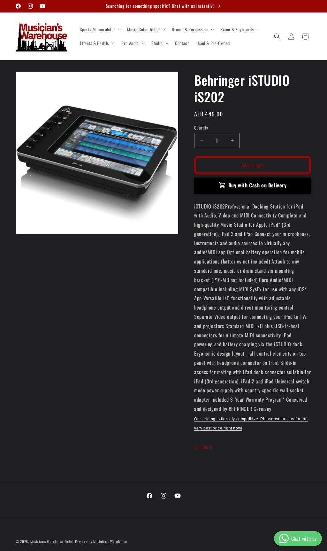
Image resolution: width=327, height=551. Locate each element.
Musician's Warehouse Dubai (52, 541)
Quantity (201, 128)
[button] (100, 29)
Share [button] (207, 447)
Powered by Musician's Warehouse (101, 541)
